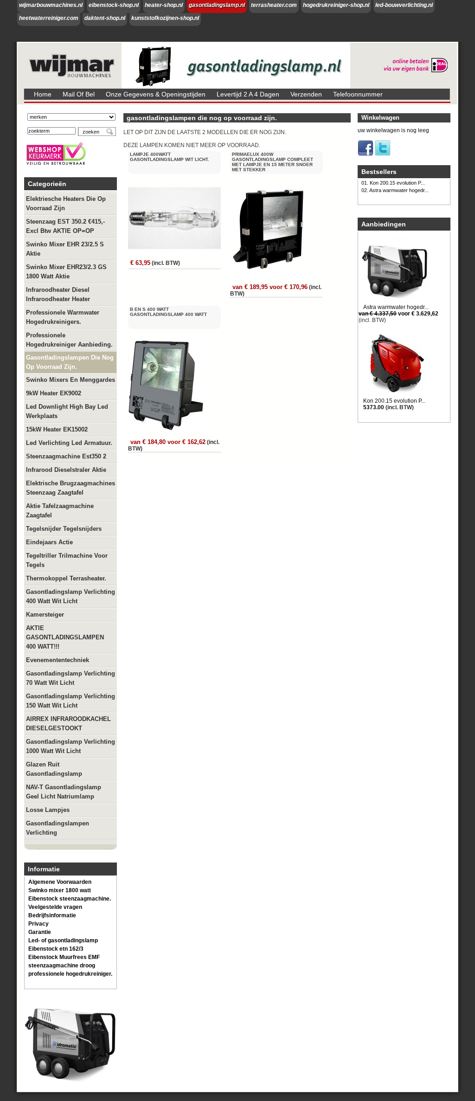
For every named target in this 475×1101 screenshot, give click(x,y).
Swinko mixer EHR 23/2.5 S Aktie (65, 249)
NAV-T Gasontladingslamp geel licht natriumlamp (63, 792)
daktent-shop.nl (104, 18)
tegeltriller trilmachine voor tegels (67, 560)
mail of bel (79, 94)
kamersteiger (45, 614)
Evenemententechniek (57, 660)
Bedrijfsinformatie (52, 915)
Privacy (38, 924)
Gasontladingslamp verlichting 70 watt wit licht (70, 678)
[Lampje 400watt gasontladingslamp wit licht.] (175, 252)
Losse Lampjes (48, 809)
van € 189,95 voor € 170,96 (270, 286)
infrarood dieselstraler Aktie (66, 469)
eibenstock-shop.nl (114, 5)
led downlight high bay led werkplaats (67, 411)
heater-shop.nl (164, 5)
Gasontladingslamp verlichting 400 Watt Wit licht (70, 596)
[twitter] (383, 154)
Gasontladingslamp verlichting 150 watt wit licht (70, 701)
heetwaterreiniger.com (48, 18)
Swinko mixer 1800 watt (59, 890)
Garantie (39, 932)
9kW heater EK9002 (53, 393)
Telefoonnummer (358, 94)
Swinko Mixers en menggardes (70, 379)
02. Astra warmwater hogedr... (395, 190)
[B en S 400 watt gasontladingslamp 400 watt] (167, 431)
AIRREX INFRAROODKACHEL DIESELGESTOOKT (68, 723)
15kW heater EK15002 (57, 429)
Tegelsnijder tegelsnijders (64, 528)
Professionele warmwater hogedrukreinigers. (62, 317)
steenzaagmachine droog (61, 965)
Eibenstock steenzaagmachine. (69, 898)
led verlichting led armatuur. (69, 442)
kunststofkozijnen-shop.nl (165, 18)
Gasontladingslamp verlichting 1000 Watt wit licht (70, 746)
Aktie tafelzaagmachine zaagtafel (60, 510)
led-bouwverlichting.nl (404, 5)
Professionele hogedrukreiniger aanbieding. (69, 340)
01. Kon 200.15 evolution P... (393, 183)
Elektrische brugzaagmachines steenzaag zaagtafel (70, 488)
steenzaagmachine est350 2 (66, 456)
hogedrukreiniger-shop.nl (336, 5)
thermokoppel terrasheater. (66, 578)
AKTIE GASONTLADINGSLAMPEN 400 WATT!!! (65, 637)
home (42, 94)
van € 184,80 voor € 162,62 (167, 441)
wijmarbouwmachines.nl (51, 5)
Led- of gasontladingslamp (63, 940)
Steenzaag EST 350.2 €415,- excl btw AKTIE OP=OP (65, 226)
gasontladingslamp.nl (217, 5)
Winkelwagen (380, 117)
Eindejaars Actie (49, 542)
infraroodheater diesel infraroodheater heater (58, 294)
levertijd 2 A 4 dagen (248, 94)
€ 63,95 (140, 262)
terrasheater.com (274, 5)
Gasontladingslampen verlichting (57, 828)
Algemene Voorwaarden (59, 882)
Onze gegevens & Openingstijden (155, 94)
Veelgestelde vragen (55, 907)
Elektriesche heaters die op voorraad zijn (66, 203)
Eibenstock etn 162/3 (55, 949)
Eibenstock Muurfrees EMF (64, 957)
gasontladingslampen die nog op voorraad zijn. (70, 362)
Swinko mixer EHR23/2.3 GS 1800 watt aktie (66, 272)
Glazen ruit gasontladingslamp (54, 769)
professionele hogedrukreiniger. (70, 974)
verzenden (306, 94)
